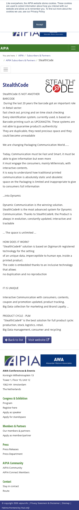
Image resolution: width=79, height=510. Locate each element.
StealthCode (46, 60)
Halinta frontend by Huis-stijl (15, 507)
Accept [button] (39, 24)
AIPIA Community (12, 467)
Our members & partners (16, 430)
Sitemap (66, 503)
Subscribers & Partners (39, 55)
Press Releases (11, 449)
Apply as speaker (12, 412)
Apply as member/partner (17, 435)
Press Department (13, 453)
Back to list (15, 340)
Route (6, 490)
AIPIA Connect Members (16, 472)
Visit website (37, 340)
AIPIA (5, 48)
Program (7, 403)
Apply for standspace (14, 417)
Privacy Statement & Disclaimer (45, 503)
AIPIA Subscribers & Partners (20, 60)
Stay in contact (11, 486)
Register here (10, 407)
